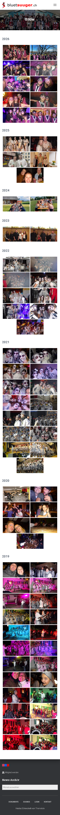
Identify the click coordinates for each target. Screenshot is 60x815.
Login (37, 802)
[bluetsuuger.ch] (20, 4)
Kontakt (47, 802)
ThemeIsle (40, 808)
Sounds (26, 802)
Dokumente (14, 802)
